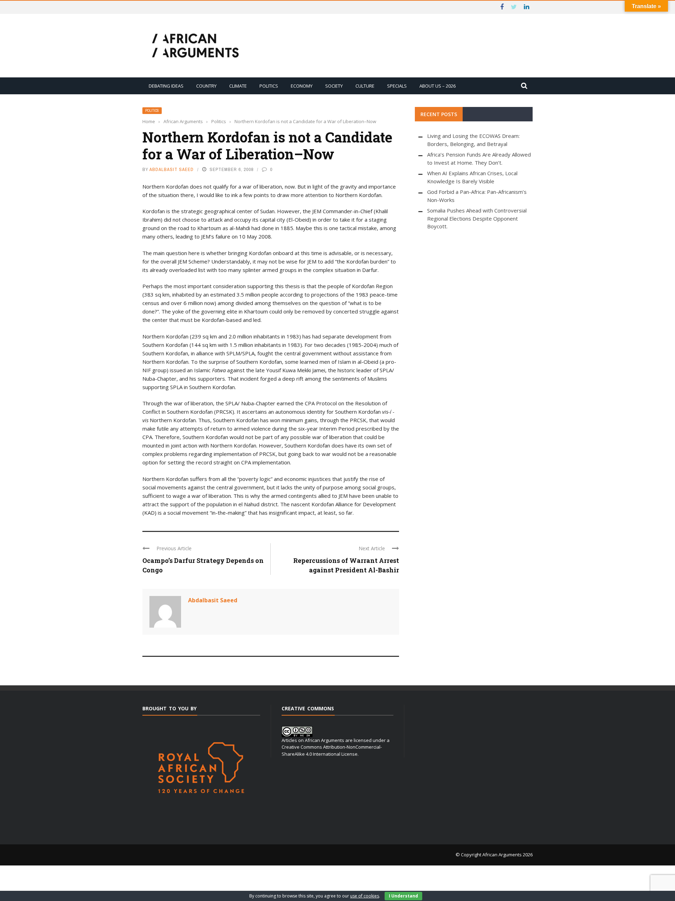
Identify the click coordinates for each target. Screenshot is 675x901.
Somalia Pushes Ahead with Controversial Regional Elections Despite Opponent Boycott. (477, 218)
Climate (238, 86)
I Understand (403, 896)
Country (206, 86)
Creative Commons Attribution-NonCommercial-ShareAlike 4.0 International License (332, 750)
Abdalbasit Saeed (171, 169)
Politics (268, 86)
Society (334, 86)
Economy (302, 86)
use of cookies (364, 896)
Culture (364, 86)
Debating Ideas (166, 86)
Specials (397, 86)
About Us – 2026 (437, 86)
